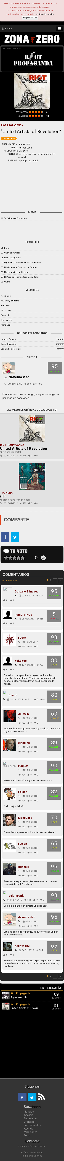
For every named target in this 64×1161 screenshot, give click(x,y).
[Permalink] (5, 384)
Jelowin (23, 714)
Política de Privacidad (32, 1152)
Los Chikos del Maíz (10, 349)
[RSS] (40, 1097)
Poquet (23, 766)
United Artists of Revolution (23, 448)
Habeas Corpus (8, 339)
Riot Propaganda (12, 444)
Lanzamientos (32, 1125)
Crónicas (29, 1121)
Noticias (29, 1111)
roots (22, 637)
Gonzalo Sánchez (27, 591)
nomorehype (23, 614)
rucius (22, 843)
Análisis (28, 1115)
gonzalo (23, 866)
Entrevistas (30, 1118)
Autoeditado (25, 147)
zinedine (24, 743)
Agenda (28, 1128)
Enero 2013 (24, 144)
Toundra (6, 492)
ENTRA (8, 28)
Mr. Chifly (23, 151)
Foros (27, 1135)
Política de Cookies (32, 1155)
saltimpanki (16, 895)
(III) (3, 496)
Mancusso (25, 817)
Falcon (22, 792)
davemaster (26, 917)
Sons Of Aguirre (9, 344)
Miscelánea (30, 1132)
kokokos (21, 660)
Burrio (13, 695)
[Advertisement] (32, 185)
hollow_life (22, 946)
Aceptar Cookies (30, 18)
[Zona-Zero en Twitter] (32, 1097)
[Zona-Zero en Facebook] (22, 1097)
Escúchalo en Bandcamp (16, 218)
